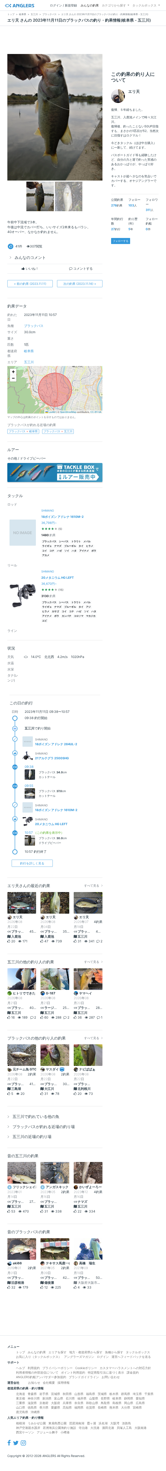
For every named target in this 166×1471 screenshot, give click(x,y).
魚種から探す (114, 1352)
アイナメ (84, 550)
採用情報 (63, 1382)
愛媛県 (55, 1407)
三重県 (20, 1403)
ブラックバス (33, 326)
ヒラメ (89, 546)
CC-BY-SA (95, 412)
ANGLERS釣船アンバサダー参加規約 (41, 1377)
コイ (44, 550)
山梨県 (93, 1398)
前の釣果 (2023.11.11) (30, 283)
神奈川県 (34, 1398)
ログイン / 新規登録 (63, 5)
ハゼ (59, 550)
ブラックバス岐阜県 (23, 431)
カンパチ (66, 616)
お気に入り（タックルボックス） (38, 1356)
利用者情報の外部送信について (37, 1372)
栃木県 (113, 1394)
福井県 (81, 1398)
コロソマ (78, 616)
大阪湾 (114, 1423)
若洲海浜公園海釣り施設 (59, 1428)
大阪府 (55, 1403)
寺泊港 (83, 1428)
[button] (13, 372)
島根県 (116, 1403)
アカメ (45, 555)
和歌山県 (92, 1403)
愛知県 (140, 1398)
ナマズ (57, 546)
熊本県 (113, 1407)
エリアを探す (57, 1352)
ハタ (74, 550)
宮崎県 (137, 1407)
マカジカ (91, 616)
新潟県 (46, 1398)
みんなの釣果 (90, 5)
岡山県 (128, 1403)
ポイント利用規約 (73, 1372)
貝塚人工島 (124, 1428)
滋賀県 (32, 1403)
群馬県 (125, 1394)
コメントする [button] (82, 268)
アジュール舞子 (47, 1432)
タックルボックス (144, 5)
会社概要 (49, 1382)
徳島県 (32, 1407)
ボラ (93, 550)
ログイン (103, 1356)
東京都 (20, 1398)
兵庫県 (67, 1403)
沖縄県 (35, 1412)
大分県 (125, 1407)
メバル (87, 541)
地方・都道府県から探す (85, 1352)
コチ (51, 550)
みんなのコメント (30, 257)
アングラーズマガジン (79, 1356)
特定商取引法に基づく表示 (106, 1372)
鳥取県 (105, 1403)
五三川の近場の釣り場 (32, 1136)
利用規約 (34, 1368)
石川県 (70, 1398)
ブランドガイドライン (84, 1377)
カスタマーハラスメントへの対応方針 (125, 1368)
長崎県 (102, 1407)
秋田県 (67, 1394)
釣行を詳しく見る (32, 863)
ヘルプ (20, 1368)
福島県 (90, 1394)
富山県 (58, 1398)
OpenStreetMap (68, 412)
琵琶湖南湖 (76, 1423)
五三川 (29, 362)
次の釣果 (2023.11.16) (79, 283)
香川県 (43, 1407)
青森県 (32, 1394)
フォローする (120, 241)
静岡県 (128, 1398)
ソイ (66, 550)
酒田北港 (108, 1428)
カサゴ (55, 611)
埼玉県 (137, 1394)
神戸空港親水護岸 (28, 1428)
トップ (20, 1352)
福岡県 (78, 1407)
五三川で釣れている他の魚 (36, 1116)
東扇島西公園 (57, 1423)
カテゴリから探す (114, 5)
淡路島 (126, 1423)
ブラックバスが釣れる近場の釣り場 (44, 1126)
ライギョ (47, 546)
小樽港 (65, 1432)
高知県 (67, 1407)
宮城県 (55, 1394)
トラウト (76, 541)
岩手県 (43, 1394)
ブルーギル (70, 546)
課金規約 (133, 1372)
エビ (44, 620)
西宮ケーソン (25, 1432)
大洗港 (94, 1428)
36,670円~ (49, 583)
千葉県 (148, 1394)
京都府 (43, 1403)
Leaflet (52, 412)
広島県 (140, 1403)
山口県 (20, 1407)
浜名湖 (103, 1423)
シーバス (64, 541)
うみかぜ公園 (37, 1423)
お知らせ (34, 1382)
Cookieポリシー (86, 1368)
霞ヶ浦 (91, 1423)
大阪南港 (140, 1428)
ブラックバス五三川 (57, 431)
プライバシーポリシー (57, 1368)
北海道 (20, 1394)
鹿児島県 (22, 1412)
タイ (81, 546)
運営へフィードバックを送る (131, 1356)
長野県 (105, 1398)
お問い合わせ (111, 1377)
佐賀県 (90, 1407)
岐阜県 (29, 351)
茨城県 (102, 1394)
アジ (88, 607)
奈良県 (78, 1403)
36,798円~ (49, 523)
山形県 (78, 1394)
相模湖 (20, 1423)
